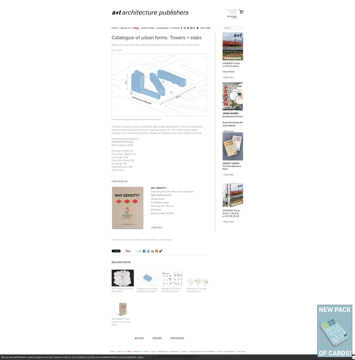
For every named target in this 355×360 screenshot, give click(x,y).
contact (175, 28)
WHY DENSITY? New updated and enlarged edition (121, 322)
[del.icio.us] (160, 251)
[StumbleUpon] (148, 251)
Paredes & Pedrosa (151, 240)
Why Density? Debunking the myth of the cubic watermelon (167, 45)
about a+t (125, 28)
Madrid (139, 240)
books (146, 351)
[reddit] (152, 251)
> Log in (234, 18)
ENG (202, 28)
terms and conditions (227, 351)
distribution (163, 351)
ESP (208, 28)
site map (241, 351)
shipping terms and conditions (202, 351)
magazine (137, 351)
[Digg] (144, 251)
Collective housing (119, 240)
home (115, 28)
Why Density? (166, 240)
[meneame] (156, 251)
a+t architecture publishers (154, 12)
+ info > (140, 357)
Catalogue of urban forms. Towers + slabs (157, 37)
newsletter (163, 28)
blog (136, 28)
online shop (147, 28)
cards (153, 351)
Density (132, 240)
